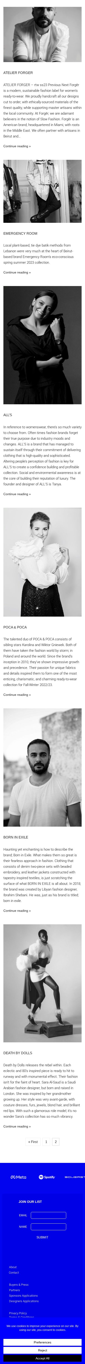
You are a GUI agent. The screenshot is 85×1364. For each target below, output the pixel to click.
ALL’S (7, 415)
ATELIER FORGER (18, 73)
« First (33, 1142)
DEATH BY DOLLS (17, 1053)
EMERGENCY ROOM (20, 233)
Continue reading (15, 146)
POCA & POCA (15, 627)
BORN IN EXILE (15, 837)
